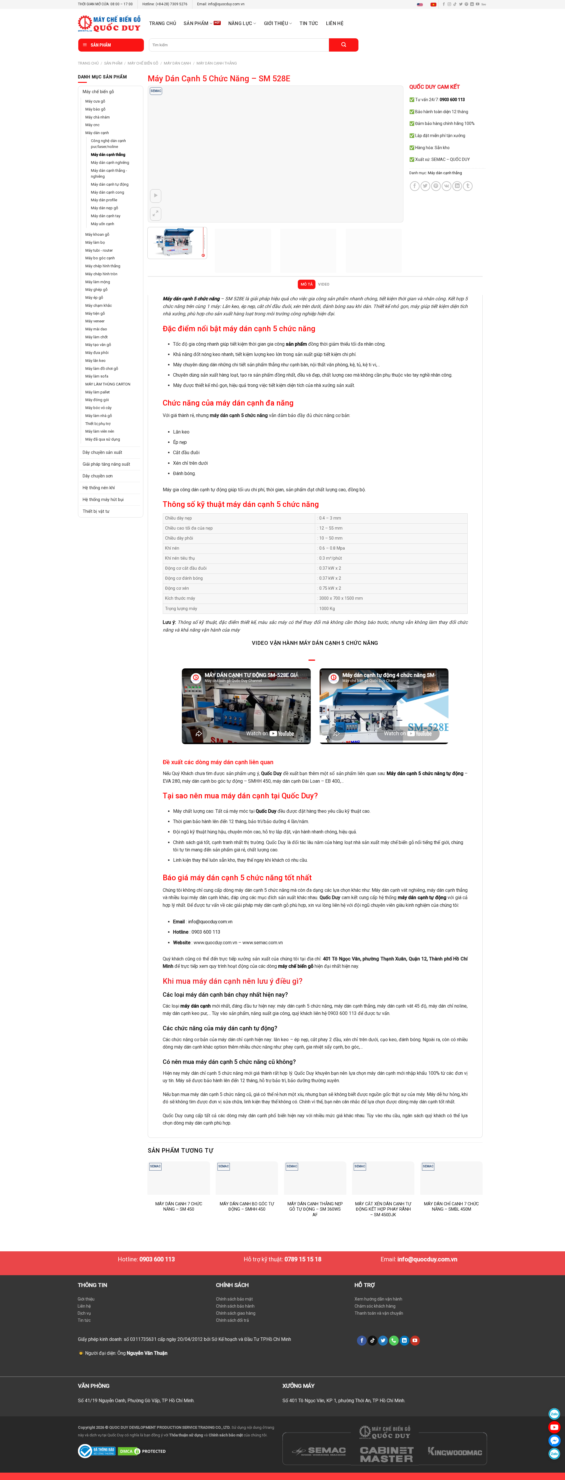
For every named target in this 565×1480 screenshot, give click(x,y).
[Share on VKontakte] (446, 186)
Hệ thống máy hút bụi (103, 499)
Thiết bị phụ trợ (97, 423)
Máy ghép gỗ (96, 289)
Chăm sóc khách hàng (375, 1306)
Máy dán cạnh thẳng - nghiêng (109, 173)
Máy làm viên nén (99, 431)
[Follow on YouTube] (477, 4)
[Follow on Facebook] (444, 4)
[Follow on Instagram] (449, 4)
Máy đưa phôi (97, 352)
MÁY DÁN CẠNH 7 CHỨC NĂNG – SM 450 (178, 1207)
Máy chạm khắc (98, 305)
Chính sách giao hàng (235, 1313)
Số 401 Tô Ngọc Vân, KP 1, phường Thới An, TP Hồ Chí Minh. (343, 1400)
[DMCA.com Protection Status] (142, 1450)
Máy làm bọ (95, 242)
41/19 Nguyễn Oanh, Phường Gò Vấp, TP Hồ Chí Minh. (140, 1400)
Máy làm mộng (97, 282)
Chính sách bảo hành (235, 1306)
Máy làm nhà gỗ (98, 415)
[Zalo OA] (554, 1453)
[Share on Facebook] (415, 186)
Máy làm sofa (96, 376)
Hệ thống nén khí (99, 487)
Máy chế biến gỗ (143, 63)
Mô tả (307, 284)
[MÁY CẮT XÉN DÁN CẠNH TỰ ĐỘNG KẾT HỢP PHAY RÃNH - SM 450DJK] (383, 1178)
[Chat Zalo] (554, 1414)
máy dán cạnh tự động (422, 897)
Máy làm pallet (97, 392)
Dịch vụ (84, 1313)
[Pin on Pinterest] (436, 186)
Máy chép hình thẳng (102, 266)
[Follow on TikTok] (455, 4)
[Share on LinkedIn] (457, 186)
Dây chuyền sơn (98, 476)
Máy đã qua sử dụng (102, 439)
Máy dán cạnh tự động (110, 184)
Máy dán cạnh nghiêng (110, 162)
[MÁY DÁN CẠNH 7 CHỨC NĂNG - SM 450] (178, 1178)
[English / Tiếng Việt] (428, 4)
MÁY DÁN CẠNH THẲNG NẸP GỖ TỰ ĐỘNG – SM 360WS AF (315, 1209)
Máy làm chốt (96, 337)
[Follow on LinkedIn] (472, 4)
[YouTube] (554, 1427)
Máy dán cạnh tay (105, 216)
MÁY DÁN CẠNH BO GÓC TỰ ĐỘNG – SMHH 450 (247, 1207)
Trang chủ (162, 23)
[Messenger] (554, 1440)
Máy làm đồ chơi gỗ (101, 368)
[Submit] (343, 45)
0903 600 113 (206, 932)
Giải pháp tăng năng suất (106, 464)
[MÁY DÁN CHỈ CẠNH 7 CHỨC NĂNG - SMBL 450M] (451, 1178)
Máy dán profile (104, 200)
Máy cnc (92, 125)
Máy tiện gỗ (95, 313)
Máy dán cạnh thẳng (217, 63)
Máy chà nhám (97, 117)
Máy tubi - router (99, 250)
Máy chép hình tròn (101, 274)
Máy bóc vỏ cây (98, 408)
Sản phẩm (196, 23)
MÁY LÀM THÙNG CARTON (107, 384)
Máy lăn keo (95, 360)
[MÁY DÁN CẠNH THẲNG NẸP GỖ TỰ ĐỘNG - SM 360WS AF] (315, 1178)
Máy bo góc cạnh (100, 258)
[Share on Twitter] (425, 186)
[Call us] (394, 1341)
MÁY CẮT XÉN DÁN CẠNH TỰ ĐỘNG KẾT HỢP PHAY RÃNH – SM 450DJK (383, 1209)
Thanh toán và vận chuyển (379, 1313)
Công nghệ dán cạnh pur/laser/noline (108, 144)
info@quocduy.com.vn (210, 921)
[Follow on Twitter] (461, 4)
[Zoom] (156, 214)
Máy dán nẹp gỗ (104, 208)
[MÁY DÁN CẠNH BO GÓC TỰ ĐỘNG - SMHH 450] (247, 1178)
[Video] (156, 196)
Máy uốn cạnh (102, 224)
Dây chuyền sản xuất (102, 452)
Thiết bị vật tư (96, 511)
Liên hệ (334, 23)
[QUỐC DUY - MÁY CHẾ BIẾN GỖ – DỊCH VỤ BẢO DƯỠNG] (109, 23)
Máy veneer (94, 321)
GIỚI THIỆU (276, 23)
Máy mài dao (96, 329)
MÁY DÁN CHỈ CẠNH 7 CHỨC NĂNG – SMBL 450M (451, 1207)
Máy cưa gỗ (95, 101)
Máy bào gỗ (95, 109)
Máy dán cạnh (177, 63)
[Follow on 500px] (483, 4)
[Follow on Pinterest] (466, 4)
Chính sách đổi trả (232, 1320)
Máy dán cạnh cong (107, 192)
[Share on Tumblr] (468, 186)
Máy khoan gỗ (97, 234)
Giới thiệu (86, 1299)
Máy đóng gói (97, 400)
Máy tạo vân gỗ (98, 344)
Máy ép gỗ (94, 297)
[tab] (306, 284)
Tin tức (309, 23)
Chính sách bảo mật (234, 1299)
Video (323, 284)
